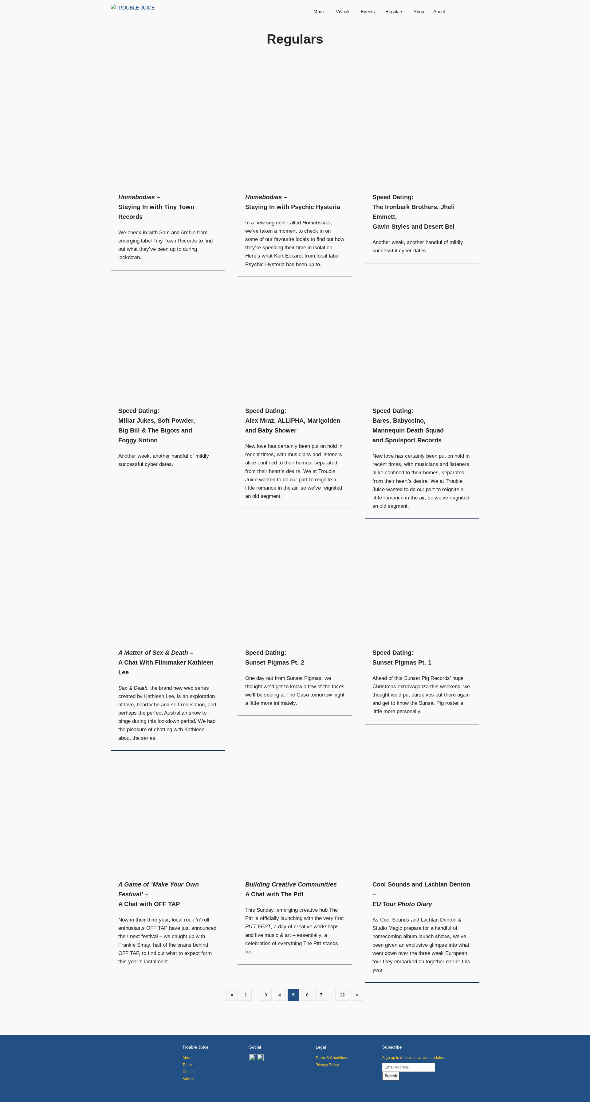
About (439, 11)
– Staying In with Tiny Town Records (156, 207)
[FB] (260, 1060)
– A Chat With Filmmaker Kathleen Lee (166, 662)
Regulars (394, 11)
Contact (189, 1072)
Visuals (343, 11)
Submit (188, 1079)
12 (342, 994)
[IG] (252, 1060)
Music (319, 11)
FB (474, 11)
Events (368, 11)
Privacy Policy (327, 1065)
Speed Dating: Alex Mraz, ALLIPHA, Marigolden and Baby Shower (292, 420)
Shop (419, 11)
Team (187, 1065)
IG (465, 11)
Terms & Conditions (332, 1058)
